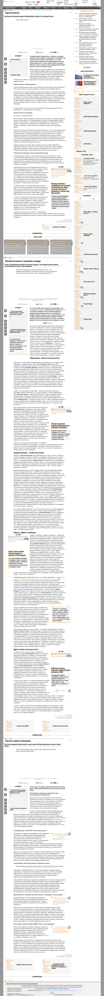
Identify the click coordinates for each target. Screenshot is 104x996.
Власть (31, 8)
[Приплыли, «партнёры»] (46, 227)
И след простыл (95, 4)
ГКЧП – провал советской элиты (77, 6)
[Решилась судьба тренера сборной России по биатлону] (78, 103)
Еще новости (87, 67)
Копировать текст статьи (5, 82)
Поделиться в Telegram (5, 79)
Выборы (49, 323)
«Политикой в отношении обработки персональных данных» (59, 990)
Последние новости (87, 11)
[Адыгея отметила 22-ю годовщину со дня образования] (78, 179)
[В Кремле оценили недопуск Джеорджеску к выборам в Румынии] (61, 415)
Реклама (36, 4)
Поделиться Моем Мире (5, 64)
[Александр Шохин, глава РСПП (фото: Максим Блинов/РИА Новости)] (61, 835)
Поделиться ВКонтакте (5, 59)
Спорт (59, 8)
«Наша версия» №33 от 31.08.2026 (64, 715)
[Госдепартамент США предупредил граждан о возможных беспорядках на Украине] (46, 966)
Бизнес (53, 8)
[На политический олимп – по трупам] (78, 189)
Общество (46, 8)
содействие (45, 495)
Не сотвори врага (60, 3)
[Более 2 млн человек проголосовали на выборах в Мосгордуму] (18, 543)
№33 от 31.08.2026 (31, 2)
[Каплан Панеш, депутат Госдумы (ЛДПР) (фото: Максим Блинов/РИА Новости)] (61, 928)
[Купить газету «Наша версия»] (26, 2)
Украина (24, 8)
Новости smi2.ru (8, 980)
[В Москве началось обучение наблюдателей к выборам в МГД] (61, 660)
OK (52, 993)
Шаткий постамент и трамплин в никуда (18, 808)
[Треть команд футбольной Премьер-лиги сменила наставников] (78, 131)
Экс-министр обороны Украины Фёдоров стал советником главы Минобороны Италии (18, 331)
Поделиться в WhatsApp (5, 72)
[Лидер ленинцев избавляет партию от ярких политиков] (10, 726)
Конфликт (38, 8)
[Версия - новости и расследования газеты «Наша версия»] (14, 3)
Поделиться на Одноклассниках (5, 69)
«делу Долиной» (57, 819)
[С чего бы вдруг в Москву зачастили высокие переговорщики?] (46, 726)
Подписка (29, 4)
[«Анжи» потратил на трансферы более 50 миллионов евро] (78, 144)
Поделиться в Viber (5, 76)
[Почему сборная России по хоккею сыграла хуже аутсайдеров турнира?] (78, 116)
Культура (66, 8)
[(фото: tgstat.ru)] (61, 690)
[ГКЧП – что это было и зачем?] (78, 303)
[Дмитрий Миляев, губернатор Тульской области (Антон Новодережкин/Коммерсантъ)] (61, 899)
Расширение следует (15, 75)
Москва (73, 8)
